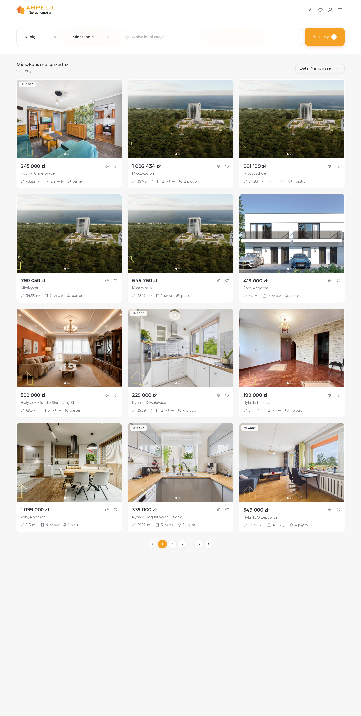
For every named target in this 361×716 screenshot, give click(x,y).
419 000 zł (255, 281)
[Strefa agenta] (330, 9)
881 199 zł (254, 166)
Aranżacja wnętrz (211, 10)
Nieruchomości (124, 10)
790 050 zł (33, 280)
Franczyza (241, 10)
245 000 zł (33, 166)
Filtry (326, 36)
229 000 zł (144, 395)
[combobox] (40, 36)
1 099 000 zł (35, 510)
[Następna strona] (208, 544)
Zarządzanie (179, 10)
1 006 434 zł (146, 166)
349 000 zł (255, 510)
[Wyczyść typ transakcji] (54, 36)
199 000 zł (255, 395)
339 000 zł (144, 510)
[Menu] (340, 9)
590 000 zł (33, 395)
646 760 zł (144, 280)
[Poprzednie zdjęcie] (23, 119)
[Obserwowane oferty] (320, 9)
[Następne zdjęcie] (116, 119)
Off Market (152, 10)
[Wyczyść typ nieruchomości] (107, 36)
